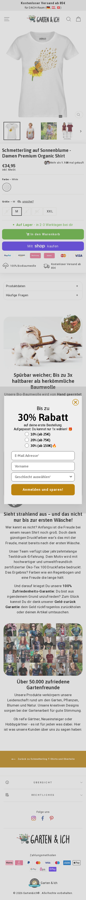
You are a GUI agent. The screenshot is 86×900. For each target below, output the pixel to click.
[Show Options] (71, 476)
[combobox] (42, 476)
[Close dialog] (75, 402)
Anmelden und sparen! (43, 489)
